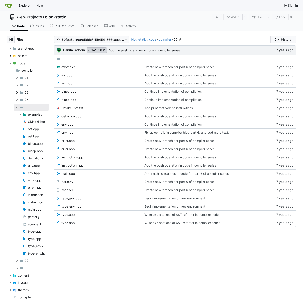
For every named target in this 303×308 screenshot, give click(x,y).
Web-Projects (29, 17)
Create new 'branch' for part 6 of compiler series (179, 67)
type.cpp (68, 214)
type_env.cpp (71, 198)
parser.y (67, 182)
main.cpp (68, 173)
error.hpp (68, 149)
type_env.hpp (71, 206)
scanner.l (67, 190)
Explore (24, 5)
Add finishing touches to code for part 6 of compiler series (186, 173)
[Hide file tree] (11, 39)
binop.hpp (68, 100)
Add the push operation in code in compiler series (144, 50)
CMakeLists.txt (72, 108)
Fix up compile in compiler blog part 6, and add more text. (186, 132)
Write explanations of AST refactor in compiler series (182, 214)
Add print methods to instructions (168, 108)
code (152, 39)
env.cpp (67, 124)
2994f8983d (97, 50)
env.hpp (67, 132)
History (286, 39)
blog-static (55, 17)
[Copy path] (180, 39)
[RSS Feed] (217, 17)
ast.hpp (67, 83)
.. (62, 59)
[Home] (8, 6)
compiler (165, 39)
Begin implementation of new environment (174, 198)
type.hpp (68, 223)
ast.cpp (67, 75)
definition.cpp (71, 116)
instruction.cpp (72, 157)
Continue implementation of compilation (173, 91)
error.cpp (68, 141)
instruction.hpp (72, 165)
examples (68, 67)
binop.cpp (68, 91)
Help (39, 5)
